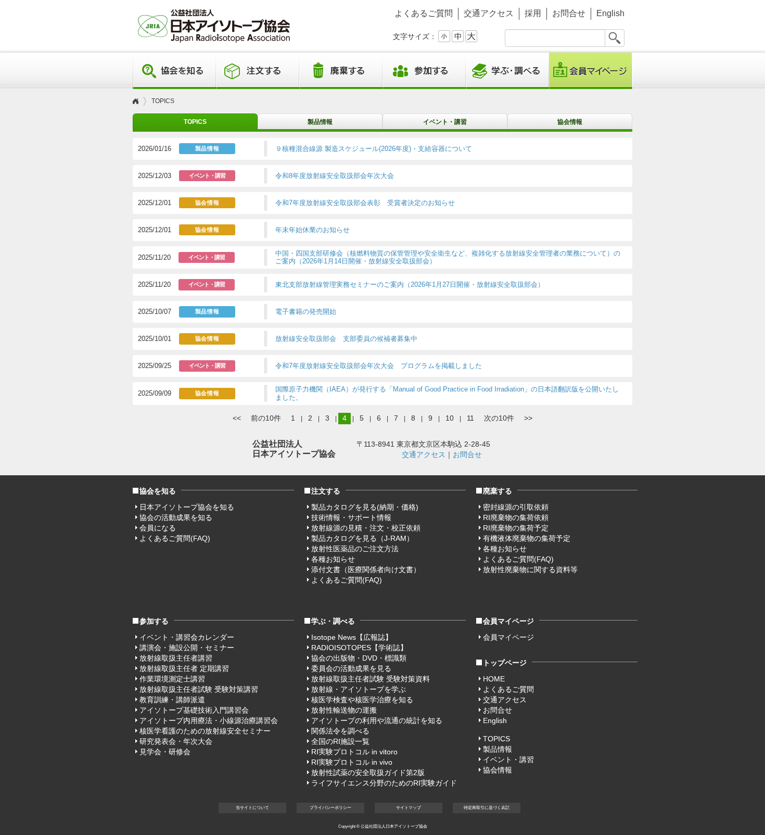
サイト (408, 807)
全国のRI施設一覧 (340, 741)
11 (470, 418)
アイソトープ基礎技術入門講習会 (194, 710)
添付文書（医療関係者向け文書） (365, 569)
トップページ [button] (505, 663)
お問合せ (568, 13)
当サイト (252, 807)
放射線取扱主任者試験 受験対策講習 (198, 689)
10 (449, 418)
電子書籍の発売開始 (305, 311)
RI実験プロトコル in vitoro (354, 752)
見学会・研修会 (164, 752)
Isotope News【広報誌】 (351, 637)
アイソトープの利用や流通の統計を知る (376, 720)
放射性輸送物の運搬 (344, 710)
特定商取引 (486, 807)
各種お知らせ (333, 559)
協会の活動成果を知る (175, 517)
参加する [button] (424, 71)
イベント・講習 (445, 122)
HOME (494, 679)
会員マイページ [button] (508, 621)
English (610, 13)
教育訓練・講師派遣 (172, 699)
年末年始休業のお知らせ (312, 230)
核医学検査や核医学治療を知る (362, 699)
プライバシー (330, 807)
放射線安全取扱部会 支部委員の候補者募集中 (346, 339)
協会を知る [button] (174, 71)
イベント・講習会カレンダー (186, 637)
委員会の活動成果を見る (351, 668)
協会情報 (569, 122)
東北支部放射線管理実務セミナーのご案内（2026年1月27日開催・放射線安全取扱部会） (409, 284)
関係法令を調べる (340, 731)
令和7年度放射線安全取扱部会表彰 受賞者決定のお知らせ (365, 203)
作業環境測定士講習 (172, 679)
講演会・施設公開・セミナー (186, 647)
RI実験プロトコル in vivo (351, 762)
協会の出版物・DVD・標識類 (358, 658)
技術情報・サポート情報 (351, 517)
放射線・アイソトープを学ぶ (358, 689)
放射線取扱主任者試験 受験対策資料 (370, 679)
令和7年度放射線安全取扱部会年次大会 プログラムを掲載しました (378, 366)
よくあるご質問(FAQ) (174, 538)
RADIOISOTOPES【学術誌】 (359, 647)
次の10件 (499, 418)
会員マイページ (590, 71)
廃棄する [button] (340, 71)
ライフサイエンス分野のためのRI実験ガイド (384, 783)
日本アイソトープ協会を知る (186, 507)
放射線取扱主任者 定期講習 (184, 668)
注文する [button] (257, 71)
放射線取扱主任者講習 (175, 658)
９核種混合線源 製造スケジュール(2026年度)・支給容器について (373, 149)
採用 (533, 13)
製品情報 (320, 122)
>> (528, 418)
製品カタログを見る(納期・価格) (364, 507)
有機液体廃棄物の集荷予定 (526, 538)
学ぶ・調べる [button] (507, 71)
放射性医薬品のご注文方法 (355, 549)
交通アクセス (489, 13)
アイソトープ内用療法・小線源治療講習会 (208, 720)
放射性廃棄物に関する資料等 (530, 569)
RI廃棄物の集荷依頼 (516, 517)
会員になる (157, 528)
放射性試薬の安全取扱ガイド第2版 (368, 772)
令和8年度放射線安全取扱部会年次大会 (334, 176)
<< (237, 418)
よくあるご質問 (423, 13)
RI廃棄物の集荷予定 (516, 528)
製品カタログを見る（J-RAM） (362, 538)
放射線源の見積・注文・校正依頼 (365, 528)
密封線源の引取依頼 (516, 507)
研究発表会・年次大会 (175, 741)
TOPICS (195, 122)
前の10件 (266, 418)
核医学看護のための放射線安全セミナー (205, 731)
